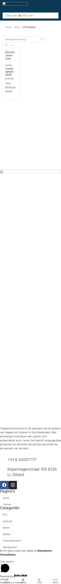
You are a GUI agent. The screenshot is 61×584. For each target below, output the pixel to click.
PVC (5, 514)
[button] (56, 6)
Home (8, 27)
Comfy (8, 65)
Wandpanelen (10, 547)
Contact (7, 504)
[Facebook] (4, 485)
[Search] (55, 15)
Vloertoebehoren (12, 540)
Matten (7, 534)
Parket (6, 527)
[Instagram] (12, 485)
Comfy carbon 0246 (9, 71)
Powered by (6, 576)
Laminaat (7, 521)
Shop (17, 27)
